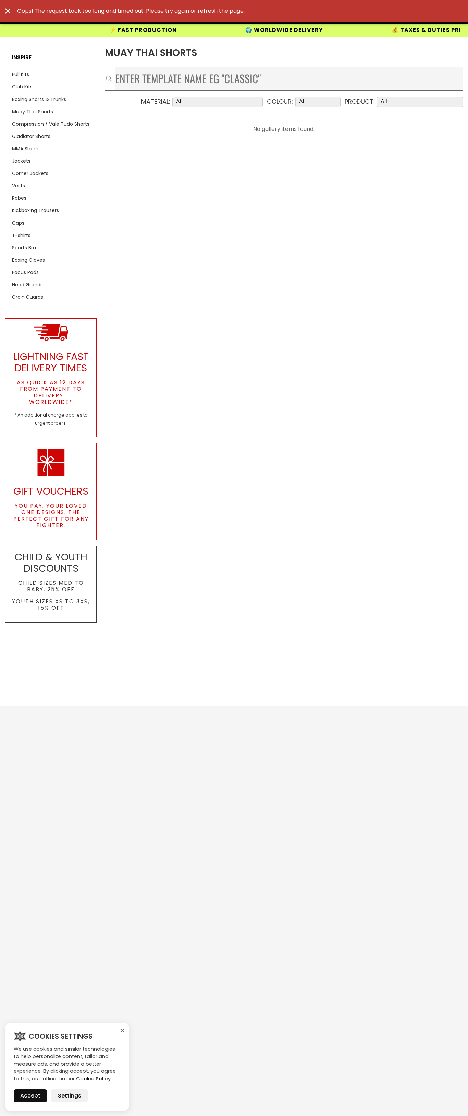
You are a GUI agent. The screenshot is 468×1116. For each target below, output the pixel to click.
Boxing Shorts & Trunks (39, 99)
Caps (18, 223)
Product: (360, 102)
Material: (155, 102)
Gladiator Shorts (31, 136)
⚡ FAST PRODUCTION (111, 30)
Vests (18, 185)
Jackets (21, 161)
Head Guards (27, 284)
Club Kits (22, 86)
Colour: (280, 102)
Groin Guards (27, 297)
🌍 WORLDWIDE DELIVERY (252, 30)
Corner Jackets (30, 173)
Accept (30, 1096)
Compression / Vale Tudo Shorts (50, 124)
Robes (19, 198)
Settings (69, 1096)
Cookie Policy (93, 1078)
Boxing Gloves (28, 260)
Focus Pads (25, 272)
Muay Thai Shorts (32, 111)
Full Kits (20, 74)
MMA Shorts (26, 148)
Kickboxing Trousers (35, 210)
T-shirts (21, 235)
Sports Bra (24, 247)
